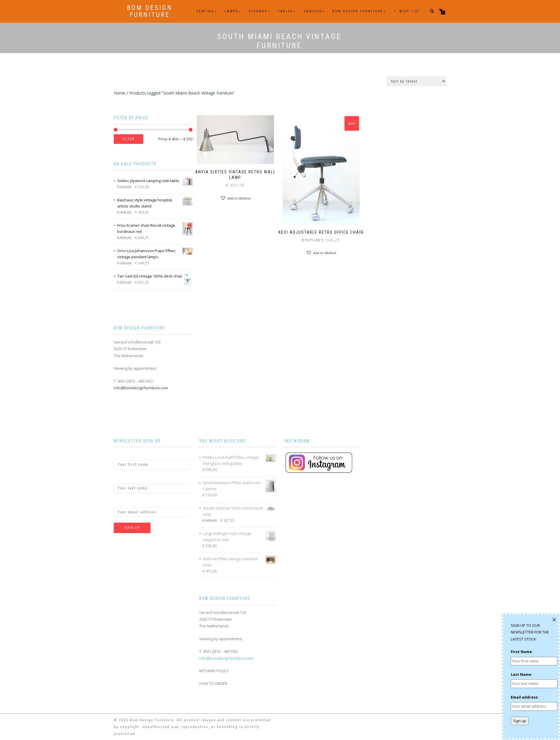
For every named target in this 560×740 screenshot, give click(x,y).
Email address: (128, 502)
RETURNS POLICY (214, 670)
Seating (205, 11)
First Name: (125, 454)
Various (313, 11)
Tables (285, 11)
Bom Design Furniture (149, 11)
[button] (235, 198)
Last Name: (124, 478)
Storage (258, 11)
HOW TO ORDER (213, 683)
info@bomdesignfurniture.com (141, 387)
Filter (128, 139)
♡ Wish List (407, 11)
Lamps (231, 11)
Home (119, 93)
